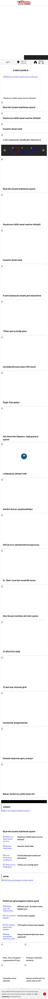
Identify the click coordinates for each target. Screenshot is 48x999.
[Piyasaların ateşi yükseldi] (12, 970)
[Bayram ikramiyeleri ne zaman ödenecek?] (36, 970)
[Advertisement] (24, 30)
